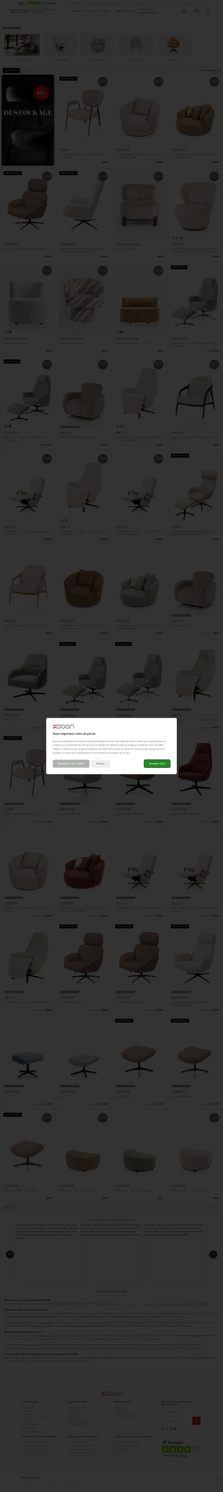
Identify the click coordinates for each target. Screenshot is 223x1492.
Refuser (100, 763)
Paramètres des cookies (71, 763)
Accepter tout (157, 763)
